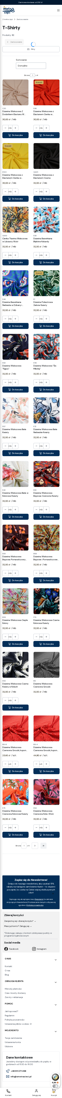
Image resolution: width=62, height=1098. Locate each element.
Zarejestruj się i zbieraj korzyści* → (20, 921)
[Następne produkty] (35, 846)
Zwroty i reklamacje (14, 997)
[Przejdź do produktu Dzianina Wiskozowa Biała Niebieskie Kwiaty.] (46, 410)
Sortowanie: (21, 59)
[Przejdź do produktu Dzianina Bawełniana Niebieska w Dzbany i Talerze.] (15, 283)
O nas (7, 970)
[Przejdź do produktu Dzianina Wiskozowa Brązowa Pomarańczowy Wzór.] (15, 538)
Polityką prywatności (34, 905)
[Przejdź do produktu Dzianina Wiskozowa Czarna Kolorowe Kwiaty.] (46, 601)
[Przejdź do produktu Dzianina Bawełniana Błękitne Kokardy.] (46, 220)
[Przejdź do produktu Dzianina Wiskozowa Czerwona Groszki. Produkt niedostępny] (46, 665)
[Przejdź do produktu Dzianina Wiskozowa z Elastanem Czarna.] (46, 156)
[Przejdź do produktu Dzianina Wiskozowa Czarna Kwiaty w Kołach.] (15, 665)
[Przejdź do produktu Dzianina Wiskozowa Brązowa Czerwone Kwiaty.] (46, 474)
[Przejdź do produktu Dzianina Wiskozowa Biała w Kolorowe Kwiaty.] (15, 474)
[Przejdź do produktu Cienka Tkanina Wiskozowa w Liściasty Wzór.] (15, 220)
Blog (7, 974)
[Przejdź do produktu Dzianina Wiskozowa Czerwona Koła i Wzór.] (46, 792)
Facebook (14, 949)
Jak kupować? (11, 1011)
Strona (26, 75)
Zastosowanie (22, 19)
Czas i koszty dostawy (15, 993)
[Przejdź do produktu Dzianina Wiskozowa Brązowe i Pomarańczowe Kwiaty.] (46, 538)
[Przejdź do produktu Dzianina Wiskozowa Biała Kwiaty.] (15, 410)
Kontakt (8, 966)
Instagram (41, 949)
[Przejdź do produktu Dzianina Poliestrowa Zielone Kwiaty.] (46, 283)
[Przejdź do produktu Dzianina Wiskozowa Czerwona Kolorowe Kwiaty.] (15, 792)
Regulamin (39, 899)
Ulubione (9, 1046)
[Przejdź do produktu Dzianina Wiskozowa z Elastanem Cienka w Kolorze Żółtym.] (15, 156)
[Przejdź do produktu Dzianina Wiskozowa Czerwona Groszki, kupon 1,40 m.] (46, 728)
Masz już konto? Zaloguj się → (18, 926)
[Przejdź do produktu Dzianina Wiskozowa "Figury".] (15, 347)
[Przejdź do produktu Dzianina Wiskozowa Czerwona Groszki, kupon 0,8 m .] (15, 728)
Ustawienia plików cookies (17, 1024)
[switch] (55, 1086)
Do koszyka (17, 135)
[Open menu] (58, 10)
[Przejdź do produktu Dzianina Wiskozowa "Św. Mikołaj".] (46, 347)
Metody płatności (13, 988)
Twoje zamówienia (13, 1038)
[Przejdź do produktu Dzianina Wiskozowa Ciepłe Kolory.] (15, 601)
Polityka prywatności (14, 1019)
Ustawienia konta (13, 1042)
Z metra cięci (7, 19)
